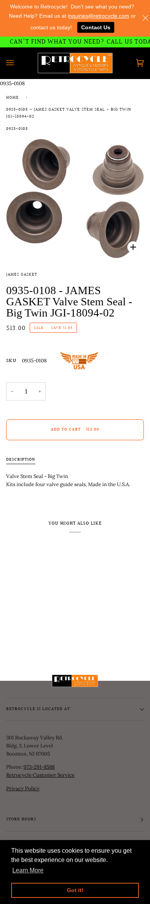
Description (20, 459)
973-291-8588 (39, 767)
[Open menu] (17, 63)
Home (12, 97)
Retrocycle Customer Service (40, 775)
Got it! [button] (75, 890)
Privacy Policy (23, 788)
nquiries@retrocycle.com (99, 16)
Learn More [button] (27, 870)
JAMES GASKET (21, 274)
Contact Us (95, 27)
